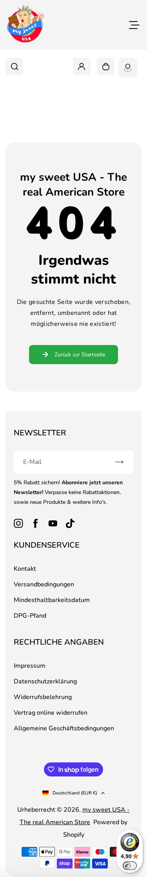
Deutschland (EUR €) (75, 793)
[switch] (130, 865)
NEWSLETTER (40, 433)
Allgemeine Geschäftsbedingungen (64, 728)
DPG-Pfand (30, 615)
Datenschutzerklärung (45, 681)
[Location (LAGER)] (127, 67)
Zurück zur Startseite (79, 354)
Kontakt (25, 568)
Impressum (29, 665)
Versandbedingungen (44, 584)
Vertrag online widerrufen (50, 712)
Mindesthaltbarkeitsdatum (52, 600)
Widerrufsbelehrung (43, 697)
